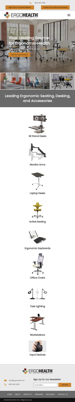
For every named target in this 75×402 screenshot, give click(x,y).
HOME (9, 394)
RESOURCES (50, 394)
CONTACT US (63, 394)
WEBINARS (39, 394)
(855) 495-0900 (40, 3)
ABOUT (18, 394)
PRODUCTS (28, 394)
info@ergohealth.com (17, 380)
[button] (19, 7)
